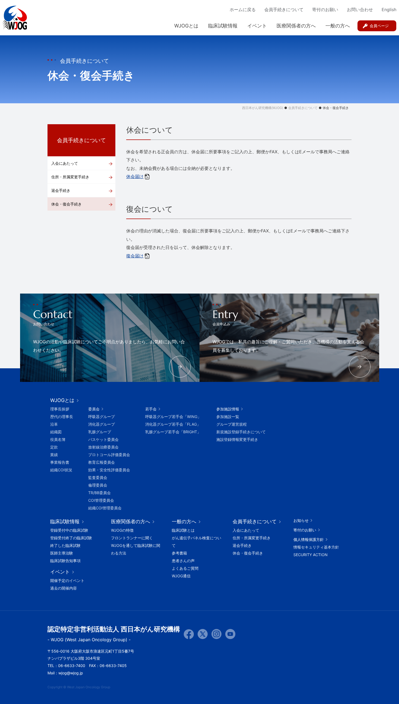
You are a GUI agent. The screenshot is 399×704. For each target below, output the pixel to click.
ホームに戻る (243, 9)
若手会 (151, 409)
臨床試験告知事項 (65, 560)
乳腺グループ (99, 431)
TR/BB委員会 (99, 492)
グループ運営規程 (231, 424)
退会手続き (60, 190)
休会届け (135, 176)
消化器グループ (101, 424)
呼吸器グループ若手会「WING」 (173, 416)
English (389, 9)
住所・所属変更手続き (70, 177)
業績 (54, 454)
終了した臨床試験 (65, 545)
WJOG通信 (181, 576)
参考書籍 (179, 553)
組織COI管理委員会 (105, 508)
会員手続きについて (283, 9)
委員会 (94, 409)
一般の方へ (337, 26)
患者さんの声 (183, 560)
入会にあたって (64, 163)
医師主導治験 (61, 553)
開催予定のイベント (67, 580)
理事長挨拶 (59, 409)
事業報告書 (59, 462)
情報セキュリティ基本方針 (316, 547)
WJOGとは (186, 26)
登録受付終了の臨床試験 (71, 537)
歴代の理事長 (61, 416)
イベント (257, 26)
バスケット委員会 (103, 439)
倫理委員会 (97, 485)
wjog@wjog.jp (70, 673)
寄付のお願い (325, 9)
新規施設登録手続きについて (241, 431)
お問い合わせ (360, 9)
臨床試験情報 (222, 26)
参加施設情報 (227, 409)
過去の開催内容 (63, 588)
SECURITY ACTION (310, 554)
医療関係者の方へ (296, 26)
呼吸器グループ (101, 416)
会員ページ (379, 25)
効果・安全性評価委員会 (109, 470)
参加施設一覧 (227, 416)
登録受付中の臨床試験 (69, 530)
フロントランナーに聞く (132, 537)
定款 (54, 447)
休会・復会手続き (66, 204)
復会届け (135, 255)
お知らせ (301, 520)
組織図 (56, 431)
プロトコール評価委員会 (109, 454)
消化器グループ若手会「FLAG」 (173, 424)
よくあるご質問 (185, 568)
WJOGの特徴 (122, 530)
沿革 (54, 424)
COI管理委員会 (101, 500)
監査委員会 (97, 477)
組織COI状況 (61, 470)
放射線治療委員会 (103, 447)
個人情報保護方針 (308, 539)
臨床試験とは (183, 530)
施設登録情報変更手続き (237, 439)
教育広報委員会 (101, 462)
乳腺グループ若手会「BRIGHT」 (173, 431)
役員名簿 (57, 439)
